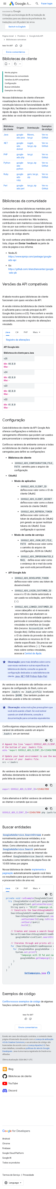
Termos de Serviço (11, 1175)
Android (6, 1139)
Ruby (6, 174)
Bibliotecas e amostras (16, 39)
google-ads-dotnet (20, 146)
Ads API (30, 4)
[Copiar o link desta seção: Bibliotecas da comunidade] (50, 201)
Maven (30, 134)
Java (6, 134)
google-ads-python (20, 166)
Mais (35, 332)
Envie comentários (15, 52)
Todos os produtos (11, 1162)
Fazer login (46, 3)
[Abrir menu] (5, 3)
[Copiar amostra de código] (51, 740)
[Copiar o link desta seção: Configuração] (28, 420)
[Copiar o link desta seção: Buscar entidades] (34, 827)
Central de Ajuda (32, 653)
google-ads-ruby (20, 177)
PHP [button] (26, 332)
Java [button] (7, 332)
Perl (5, 185)
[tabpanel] (28, 374)
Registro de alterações (18, 339)
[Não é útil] (21, 45)
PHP (6, 154)
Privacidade (28, 1175)
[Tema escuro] (46, 740)
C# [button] (16, 332)
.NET (6, 143)
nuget (30, 143)
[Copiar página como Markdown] (15, 63)
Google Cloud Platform (13, 1153)
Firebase (6, 1148)
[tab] (8, 332)
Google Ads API (36, 36)
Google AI (6, 1158)
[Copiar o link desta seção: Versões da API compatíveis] (5, 289)
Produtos (21, 36)
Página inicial (8, 36)
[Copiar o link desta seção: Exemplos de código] (39, 994)
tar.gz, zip (31, 146)
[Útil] (16, 45)
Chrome (6, 1143)
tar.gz (30, 137)
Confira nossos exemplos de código (21, 1001)
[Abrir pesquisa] (37, 3)
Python (7, 163)
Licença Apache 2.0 (36, 1045)
